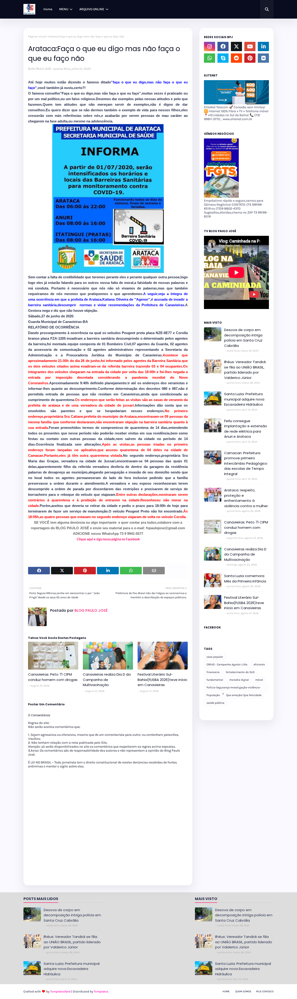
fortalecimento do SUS (240, 672)
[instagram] (209, 46)
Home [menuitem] (47, 9)
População (213, 695)
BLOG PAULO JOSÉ (39, 68)
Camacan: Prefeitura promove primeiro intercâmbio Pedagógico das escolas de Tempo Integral (245, 463)
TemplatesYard (60, 991)
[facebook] (223, 46)
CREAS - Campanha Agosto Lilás (227, 664)
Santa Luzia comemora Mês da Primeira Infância (245, 578)
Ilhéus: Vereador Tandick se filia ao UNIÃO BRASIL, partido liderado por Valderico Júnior (245, 369)
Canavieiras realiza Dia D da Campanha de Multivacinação (107, 679)
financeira (213, 672)
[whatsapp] (209, 58)
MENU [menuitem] (63, 9)
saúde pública (215, 702)
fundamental (215, 679)
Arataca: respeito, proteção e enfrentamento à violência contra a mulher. (246, 498)
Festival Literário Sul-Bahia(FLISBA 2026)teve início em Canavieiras (162, 679)
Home (226, 991)
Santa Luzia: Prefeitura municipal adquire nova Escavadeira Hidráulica (244, 399)
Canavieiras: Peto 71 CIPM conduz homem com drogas (52, 677)
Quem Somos (243, 991)
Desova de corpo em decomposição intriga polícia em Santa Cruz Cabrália (243, 337)
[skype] (223, 58)
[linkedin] (263, 46)
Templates (101, 991)
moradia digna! (239, 679)
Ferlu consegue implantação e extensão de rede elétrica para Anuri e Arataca (245, 428)
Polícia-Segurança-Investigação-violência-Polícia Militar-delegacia (234, 688)
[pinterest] (249, 58)
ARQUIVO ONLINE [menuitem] (91, 9)
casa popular (215, 656)
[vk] (263, 58)
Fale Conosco (265, 991)
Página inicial (37, 36)
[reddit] (236, 58)
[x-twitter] (236, 46)
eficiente (259, 664)
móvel (259, 679)
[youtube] (249, 46)
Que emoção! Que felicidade (243, 695)
